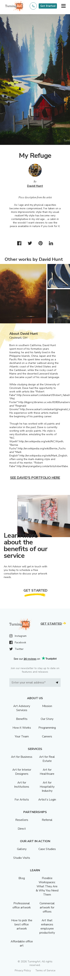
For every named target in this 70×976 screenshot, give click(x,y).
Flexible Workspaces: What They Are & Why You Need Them (47, 886)
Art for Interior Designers (21, 772)
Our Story (47, 719)
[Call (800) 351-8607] (33, 6)
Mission (47, 706)
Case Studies (47, 849)
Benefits (21, 719)
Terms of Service (45, 970)
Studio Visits (21, 858)
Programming (47, 728)
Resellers (21, 820)
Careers (47, 736)
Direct (22, 829)
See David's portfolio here (35, 477)
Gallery (22, 849)
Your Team (22, 736)
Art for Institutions (21, 785)
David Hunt (35, 186)
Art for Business (21, 757)
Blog (21, 878)
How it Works (22, 728)
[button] (63, 6)
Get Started (47, 6)
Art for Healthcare (47, 772)
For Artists (22, 800)
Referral (47, 820)
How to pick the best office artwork (21, 924)
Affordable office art (22, 943)
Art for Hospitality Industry (47, 787)
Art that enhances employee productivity (47, 926)
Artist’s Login (47, 800)
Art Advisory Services (21, 708)
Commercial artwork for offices (47, 907)
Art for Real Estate (47, 759)
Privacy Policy (23, 970)
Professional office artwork (22, 905)
